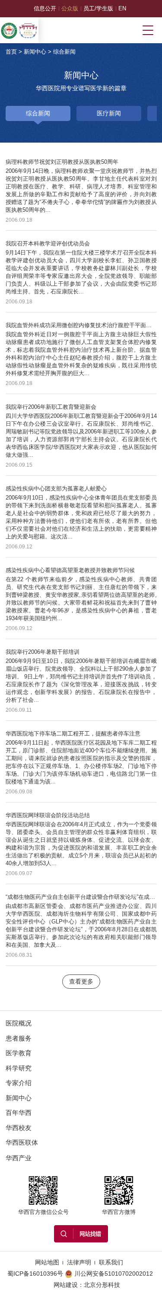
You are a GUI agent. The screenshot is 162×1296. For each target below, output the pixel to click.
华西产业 (19, 1158)
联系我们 (111, 1262)
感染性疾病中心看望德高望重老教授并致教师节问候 (70, 570)
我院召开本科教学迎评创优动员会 (48, 243)
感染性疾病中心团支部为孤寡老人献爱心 (56, 488)
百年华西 (19, 1112)
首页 (11, 51)
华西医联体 (22, 1142)
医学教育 (19, 1053)
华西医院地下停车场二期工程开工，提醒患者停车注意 (73, 733)
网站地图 (47, 1262)
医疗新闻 (109, 113)
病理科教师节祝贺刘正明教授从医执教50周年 (62, 162)
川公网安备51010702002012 (113, 1273)
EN (122, 8)
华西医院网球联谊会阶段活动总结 (48, 815)
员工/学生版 (98, 8)
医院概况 (19, 1023)
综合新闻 (64, 51)
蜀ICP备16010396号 (35, 1273)
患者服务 (19, 1038)
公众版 (69, 8)
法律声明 (79, 1262)
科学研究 (19, 1068)
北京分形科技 (102, 1284)
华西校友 (19, 1127)
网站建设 (66, 1284)
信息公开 (45, 8)
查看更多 (81, 981)
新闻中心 (35, 51)
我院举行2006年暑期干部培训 (42, 652)
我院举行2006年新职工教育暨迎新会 (51, 407)
